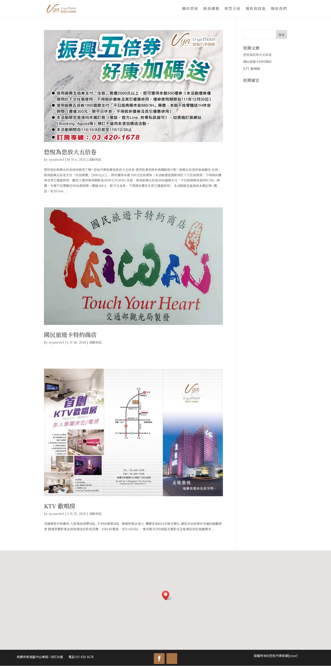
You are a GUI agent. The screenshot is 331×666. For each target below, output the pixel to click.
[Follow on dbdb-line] (171, 658)
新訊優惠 (211, 9)
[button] (167, 595)
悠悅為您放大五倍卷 (70, 151)
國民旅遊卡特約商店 (70, 334)
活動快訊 (94, 159)
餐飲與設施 (256, 9)
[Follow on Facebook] (159, 658)
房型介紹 (232, 9)
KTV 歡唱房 (59, 506)
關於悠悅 (190, 9)
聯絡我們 (279, 9)
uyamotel (56, 159)
